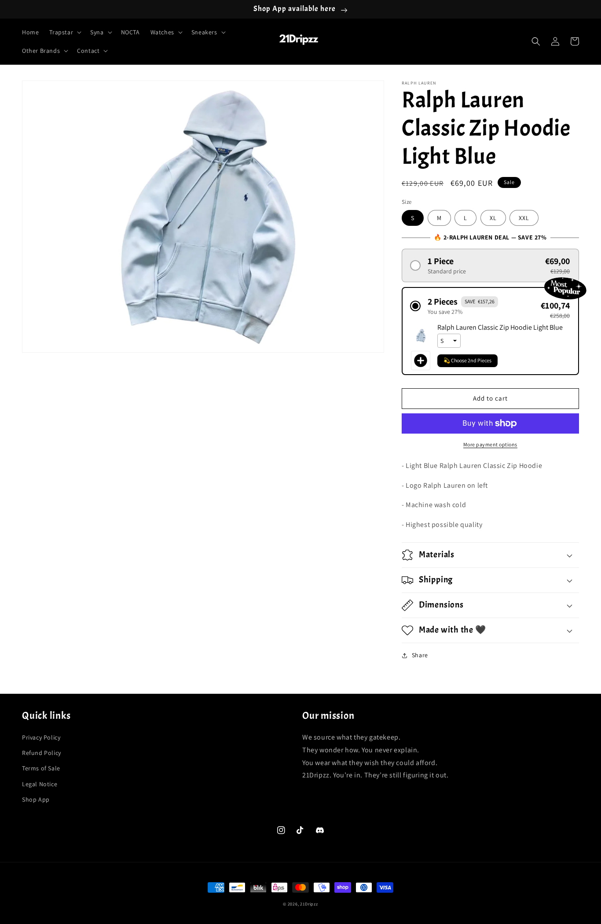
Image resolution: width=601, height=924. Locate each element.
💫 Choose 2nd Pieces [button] (467, 360)
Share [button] (420, 655)
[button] (64, 32)
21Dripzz (309, 904)
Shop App (36, 799)
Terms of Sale (41, 768)
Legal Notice (39, 784)
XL (493, 218)
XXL (524, 218)
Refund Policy (41, 753)
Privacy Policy (41, 737)
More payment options (490, 444)
